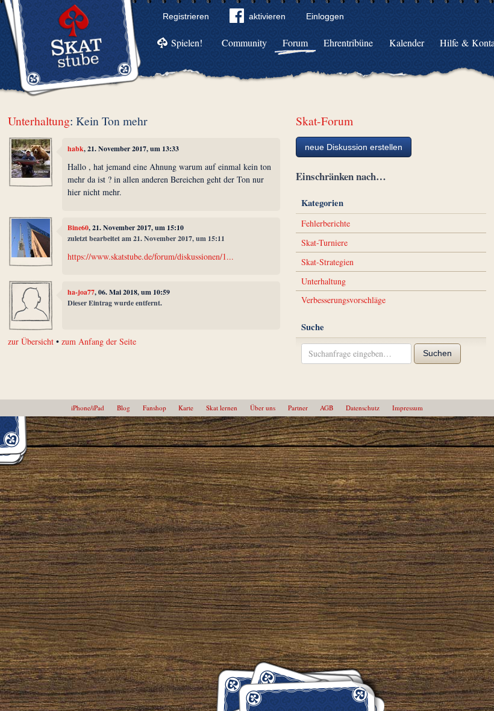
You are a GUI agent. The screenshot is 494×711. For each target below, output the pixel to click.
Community (244, 42)
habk (75, 148)
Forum (295, 42)
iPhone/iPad (87, 407)
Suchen (437, 353)
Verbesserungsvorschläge (343, 299)
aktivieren (267, 16)
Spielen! (186, 42)
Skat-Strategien (327, 262)
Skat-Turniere (324, 242)
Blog (123, 407)
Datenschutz (363, 407)
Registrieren (186, 16)
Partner (298, 407)
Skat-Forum (324, 121)
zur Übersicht (31, 341)
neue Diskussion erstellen (353, 147)
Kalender (406, 42)
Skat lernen (221, 407)
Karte (185, 407)
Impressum (407, 407)
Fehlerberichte (325, 223)
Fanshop (154, 407)
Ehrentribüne (348, 42)
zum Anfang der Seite (98, 341)
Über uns (262, 407)
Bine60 (78, 227)
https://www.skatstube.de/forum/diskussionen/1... (150, 256)
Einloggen (325, 16)
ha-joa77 (81, 292)
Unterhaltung (39, 121)
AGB (326, 407)
